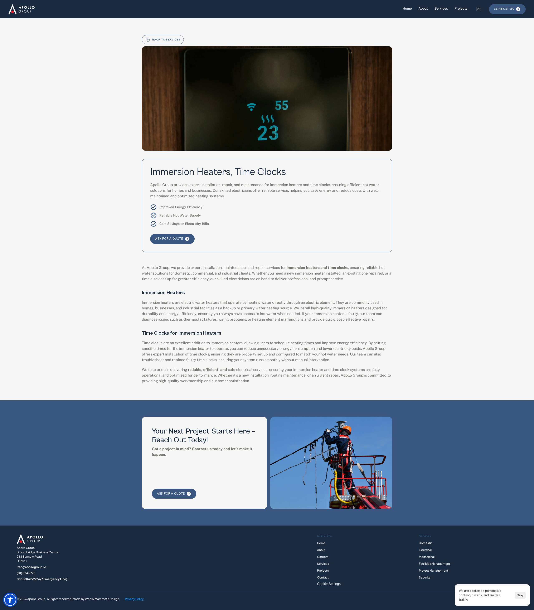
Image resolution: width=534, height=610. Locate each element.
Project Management (433, 570)
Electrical (425, 550)
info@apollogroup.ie (31, 567)
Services (441, 8)
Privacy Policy (134, 599)
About (423, 8)
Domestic (425, 543)
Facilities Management (434, 563)
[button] (10, 600)
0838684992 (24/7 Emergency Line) (42, 579)
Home (407, 8)
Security (425, 577)
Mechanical (427, 556)
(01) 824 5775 (26, 573)
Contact (323, 577)
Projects (461, 8)
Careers (322, 556)
